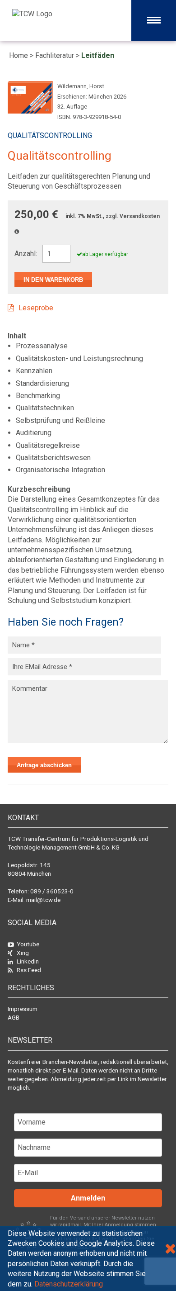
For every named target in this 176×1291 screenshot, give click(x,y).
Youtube (28, 944)
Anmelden (88, 1198)
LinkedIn (28, 961)
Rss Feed (29, 969)
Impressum (22, 1008)
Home (18, 55)
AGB (13, 1017)
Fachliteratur (54, 55)
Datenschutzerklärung (68, 1284)
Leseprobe (36, 308)
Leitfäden (97, 55)
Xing (23, 952)
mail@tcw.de (43, 899)
